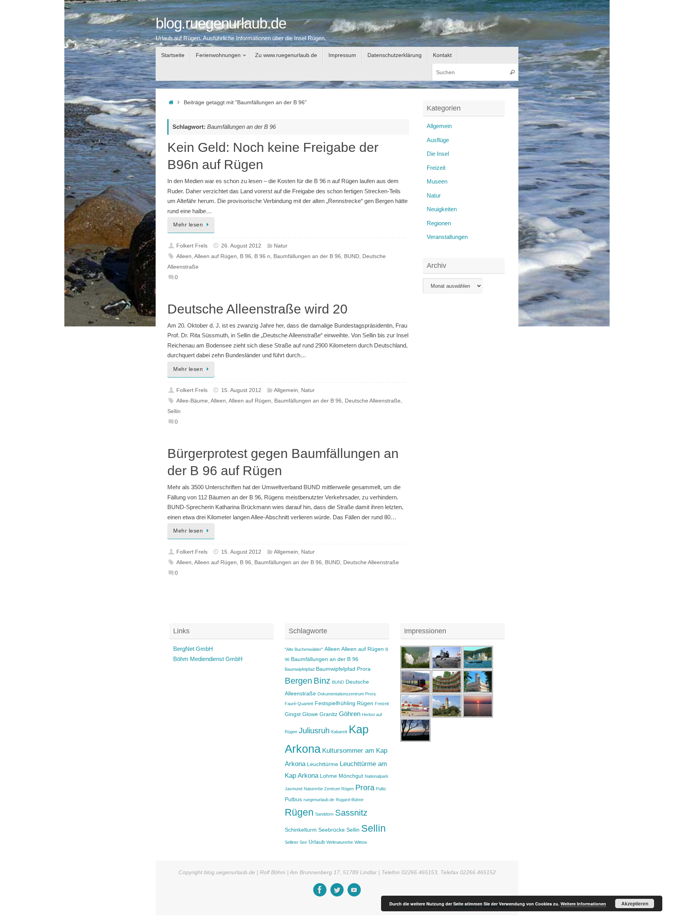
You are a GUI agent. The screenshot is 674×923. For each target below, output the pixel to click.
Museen (437, 181)
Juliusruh (314, 730)
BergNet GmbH (193, 648)
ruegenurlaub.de (318, 799)
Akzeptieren (634, 903)
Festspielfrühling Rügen (344, 703)
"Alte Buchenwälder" (304, 649)
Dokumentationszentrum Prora (346, 693)
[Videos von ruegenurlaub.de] (354, 889)
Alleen (184, 256)
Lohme (328, 776)
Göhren (349, 714)
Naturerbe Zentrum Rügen (329, 788)
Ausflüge (438, 140)
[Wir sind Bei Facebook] (319, 889)
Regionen (439, 223)
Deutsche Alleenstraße (373, 401)
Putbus (293, 799)
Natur (280, 246)
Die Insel (438, 153)
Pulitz (381, 788)
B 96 (245, 256)
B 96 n (262, 256)
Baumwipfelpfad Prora (343, 669)
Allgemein (286, 390)
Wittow (361, 842)
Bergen (298, 681)
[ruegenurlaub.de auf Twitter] (337, 889)
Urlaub (317, 842)
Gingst (293, 714)
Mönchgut (351, 776)
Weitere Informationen (583, 904)
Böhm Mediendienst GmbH (208, 659)
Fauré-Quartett (299, 703)
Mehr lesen (188, 225)
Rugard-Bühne (350, 799)
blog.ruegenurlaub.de (221, 24)
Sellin (174, 411)
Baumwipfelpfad (299, 669)
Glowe (310, 714)
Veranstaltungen (447, 236)
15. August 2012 (241, 390)
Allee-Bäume (192, 401)
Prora (364, 787)
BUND (351, 256)
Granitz (328, 714)
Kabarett (339, 731)
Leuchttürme (322, 764)
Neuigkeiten (442, 209)
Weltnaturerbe (339, 842)
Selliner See (296, 842)
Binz (322, 681)
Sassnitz (351, 813)
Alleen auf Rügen (215, 256)
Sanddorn (324, 814)
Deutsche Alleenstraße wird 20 (257, 308)
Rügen (299, 812)
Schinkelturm (301, 830)
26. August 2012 (241, 246)
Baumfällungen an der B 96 (307, 256)
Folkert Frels (192, 246)
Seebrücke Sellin (339, 830)
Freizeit (436, 167)
